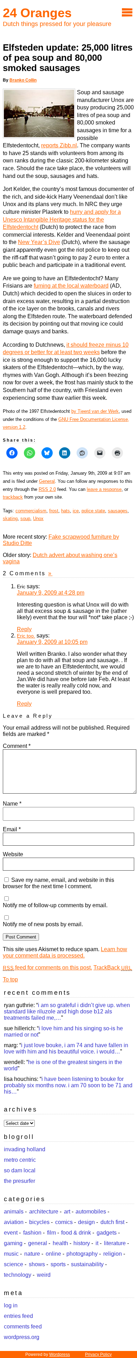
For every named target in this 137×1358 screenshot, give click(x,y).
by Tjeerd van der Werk (95, 411)
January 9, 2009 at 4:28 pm (50, 593)
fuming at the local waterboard (71, 286)
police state (93, 510)
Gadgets (107, 1233)
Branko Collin (23, 80)
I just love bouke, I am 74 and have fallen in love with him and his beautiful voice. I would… (66, 1048)
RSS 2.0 (47, 489)
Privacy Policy (98, 1354)
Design (86, 1222)
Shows (37, 1264)
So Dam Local (19, 1170)
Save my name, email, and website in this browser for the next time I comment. (58, 883)
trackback (13, 497)
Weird (44, 1275)
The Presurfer (19, 1181)
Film (51, 1233)
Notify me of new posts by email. (43, 924)
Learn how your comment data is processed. (65, 952)
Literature (115, 1243)
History (81, 1243)
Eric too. (26, 636)
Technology (17, 1275)
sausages (118, 510)
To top (10, 979)
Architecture (43, 1212)
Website (13, 854)
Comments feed (23, 1327)
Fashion (32, 1233)
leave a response (104, 489)
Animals (14, 1212)
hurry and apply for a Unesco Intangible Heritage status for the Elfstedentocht (62, 219)
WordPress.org (21, 1337)
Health (60, 1243)
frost (53, 510)
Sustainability (87, 1264)
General (47, 481)
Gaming (13, 1243)
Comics (64, 1222)
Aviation (14, 1222)
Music (11, 1254)
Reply (24, 629)
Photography (82, 1254)
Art (67, 1212)
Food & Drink (76, 1233)
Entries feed (18, 1316)
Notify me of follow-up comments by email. (55, 905)
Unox (38, 518)
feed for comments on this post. (47, 968)
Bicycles (39, 1222)
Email (12, 829)
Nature (32, 1254)
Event (11, 1233)
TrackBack (112, 968)
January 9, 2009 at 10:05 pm (52, 642)
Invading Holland (24, 1149)
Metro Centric (20, 1160)
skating (10, 518)
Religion (112, 1254)
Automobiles (91, 1212)
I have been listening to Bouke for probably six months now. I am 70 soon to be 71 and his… (68, 1085)
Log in (11, 1305)
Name (12, 804)
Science (13, 1264)
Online (53, 1254)
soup (25, 518)
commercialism (30, 510)
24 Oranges (37, 13)
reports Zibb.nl (59, 145)
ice (76, 510)
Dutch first (112, 1222)
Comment (17, 746)
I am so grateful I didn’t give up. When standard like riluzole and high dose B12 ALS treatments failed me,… (67, 1011)
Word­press (59, 1354)
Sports (58, 1264)
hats (65, 510)
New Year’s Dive (39, 242)
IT (97, 1243)
